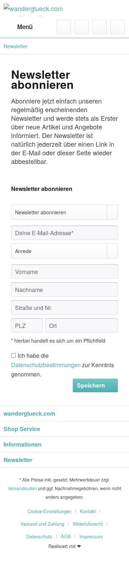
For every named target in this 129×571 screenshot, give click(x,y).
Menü (25, 26)
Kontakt (88, 511)
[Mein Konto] (99, 27)
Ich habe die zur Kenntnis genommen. (62, 364)
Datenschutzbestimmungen (46, 365)
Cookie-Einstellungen (49, 511)
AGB (66, 536)
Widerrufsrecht (88, 523)
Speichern (91, 385)
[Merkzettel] (82, 27)
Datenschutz (39, 536)
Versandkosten (22, 488)
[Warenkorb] (117, 27)
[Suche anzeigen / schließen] (64, 27)
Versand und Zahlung (42, 523)
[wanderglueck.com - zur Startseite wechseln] (34, 10)
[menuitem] (18, 27)
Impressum (91, 536)
